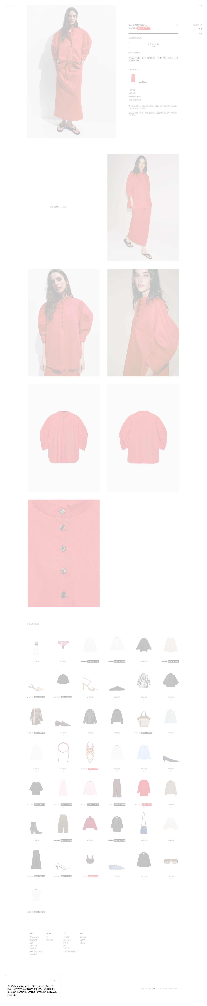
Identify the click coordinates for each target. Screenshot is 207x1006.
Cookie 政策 (52, 992)
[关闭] (55, 980)
